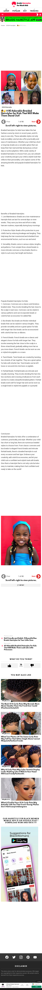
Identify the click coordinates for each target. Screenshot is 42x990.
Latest (6, 11)
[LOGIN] (40, 14)
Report (21, 585)
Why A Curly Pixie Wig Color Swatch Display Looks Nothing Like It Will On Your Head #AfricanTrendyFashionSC (20, 772)
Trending (34, 11)
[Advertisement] (21, 48)
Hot (25, 11)
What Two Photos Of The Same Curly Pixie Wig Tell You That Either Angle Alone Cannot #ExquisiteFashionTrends (20, 739)
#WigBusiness (6, 700)
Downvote (32, 665)
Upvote (9, 665)
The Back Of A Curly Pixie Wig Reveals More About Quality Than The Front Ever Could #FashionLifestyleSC (20, 706)
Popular (16, 11)
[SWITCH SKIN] (37, 15)
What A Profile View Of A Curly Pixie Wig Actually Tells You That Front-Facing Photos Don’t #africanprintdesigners (20, 805)
